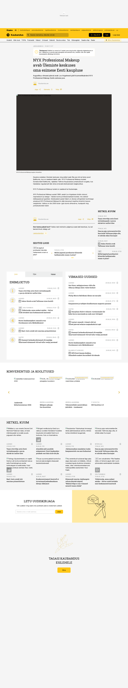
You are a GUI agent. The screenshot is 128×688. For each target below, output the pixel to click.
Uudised (21, 288)
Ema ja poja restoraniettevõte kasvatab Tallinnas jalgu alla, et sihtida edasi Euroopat (109, 233)
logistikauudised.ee (50, 30)
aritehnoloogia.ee (98, 30)
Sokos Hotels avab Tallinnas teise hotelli (37, 301)
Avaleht (9, 40)
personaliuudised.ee (37, 30)
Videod (38, 40)
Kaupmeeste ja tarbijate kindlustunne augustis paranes (89, 304)
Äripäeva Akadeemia (46, 402)
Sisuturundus (61, 40)
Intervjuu (98, 444)
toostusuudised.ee (63, 30)
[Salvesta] (58, 288)
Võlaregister (75, 40)
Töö (68, 40)
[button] (35, 512)
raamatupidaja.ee (75, 30)
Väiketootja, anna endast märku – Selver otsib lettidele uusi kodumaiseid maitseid (106, 481)
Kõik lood (16, 40)
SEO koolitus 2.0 (97, 405)
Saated (21, 337)
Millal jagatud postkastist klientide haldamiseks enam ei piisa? (108, 256)
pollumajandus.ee (109, 30)
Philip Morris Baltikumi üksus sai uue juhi (84, 296)
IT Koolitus (95, 402)
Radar (93, 40)
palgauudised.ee (86, 30)
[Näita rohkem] (117, 30)
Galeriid (52, 40)
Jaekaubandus (38, 233)
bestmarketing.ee (25, 30)
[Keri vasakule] (52, 253)
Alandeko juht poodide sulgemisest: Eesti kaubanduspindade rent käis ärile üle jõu (48, 451)
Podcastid (30, 40)
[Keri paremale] (93, 253)
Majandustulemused (76, 350)
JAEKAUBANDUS (38, 46)
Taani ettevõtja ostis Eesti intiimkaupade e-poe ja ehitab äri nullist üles (108, 221)
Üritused (45, 40)
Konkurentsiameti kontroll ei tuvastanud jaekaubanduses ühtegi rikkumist (47, 481)
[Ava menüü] (15, 30)
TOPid (23, 40)
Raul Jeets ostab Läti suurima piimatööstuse (39, 331)
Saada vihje (85, 40)
